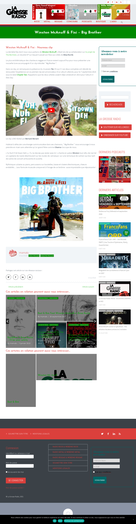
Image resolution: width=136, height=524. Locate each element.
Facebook (15, 277)
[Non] (133, 519)
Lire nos (103, 472)
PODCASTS (87, 22)
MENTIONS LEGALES (41, 433)
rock (34, 12)
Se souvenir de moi (15, 472)
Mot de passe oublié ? (15, 487)
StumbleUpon (30, 277)
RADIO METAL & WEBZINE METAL (66, 452)
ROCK (37, 22)
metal (66, 12)
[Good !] (53, 11)
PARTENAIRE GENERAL (105, 223)
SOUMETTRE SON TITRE (18, 433)
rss (121, 2)
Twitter (8, 277)
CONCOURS (72, 22)
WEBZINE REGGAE (47, 256)
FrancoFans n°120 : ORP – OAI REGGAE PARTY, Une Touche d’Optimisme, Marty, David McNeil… (113, 242)
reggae (99, 12)
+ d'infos (60, 14)
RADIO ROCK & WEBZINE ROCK (65, 447)
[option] (51, 321)
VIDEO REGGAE (34, 256)
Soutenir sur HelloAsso (116, 127)
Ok (55, 521)
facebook (112, 2)
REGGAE (58, 22)
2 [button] (52, 346)
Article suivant (88, 286)
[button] (122, 22)
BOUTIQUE (101, 22)
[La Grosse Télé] (124, 2)
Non (60, 521)
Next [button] (95, 321)
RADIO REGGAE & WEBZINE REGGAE (67, 457)
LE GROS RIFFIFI (104, 159)
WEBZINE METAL (111, 254)
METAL (47, 22)
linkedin (116, 2)
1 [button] (50, 346)
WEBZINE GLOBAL (115, 223)
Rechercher (115, 104)
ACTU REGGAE (11, 298)
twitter (108, 2)
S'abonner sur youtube (116, 135)
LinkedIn (22, 277)
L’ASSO (113, 22)
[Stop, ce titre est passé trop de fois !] (58, 11)
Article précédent (15, 286)
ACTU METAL (102, 254)
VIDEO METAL (110, 310)
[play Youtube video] (51, 110)
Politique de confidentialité (74, 521)
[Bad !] (63, 11)
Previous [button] (7, 321)
